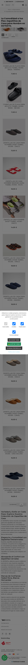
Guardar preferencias (14, 348)
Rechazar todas (14, 340)
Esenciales (6, 327)
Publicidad (22, 327)
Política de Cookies (14, 352)
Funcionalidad (14, 335)
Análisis (14, 327)
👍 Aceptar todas (14, 344)
